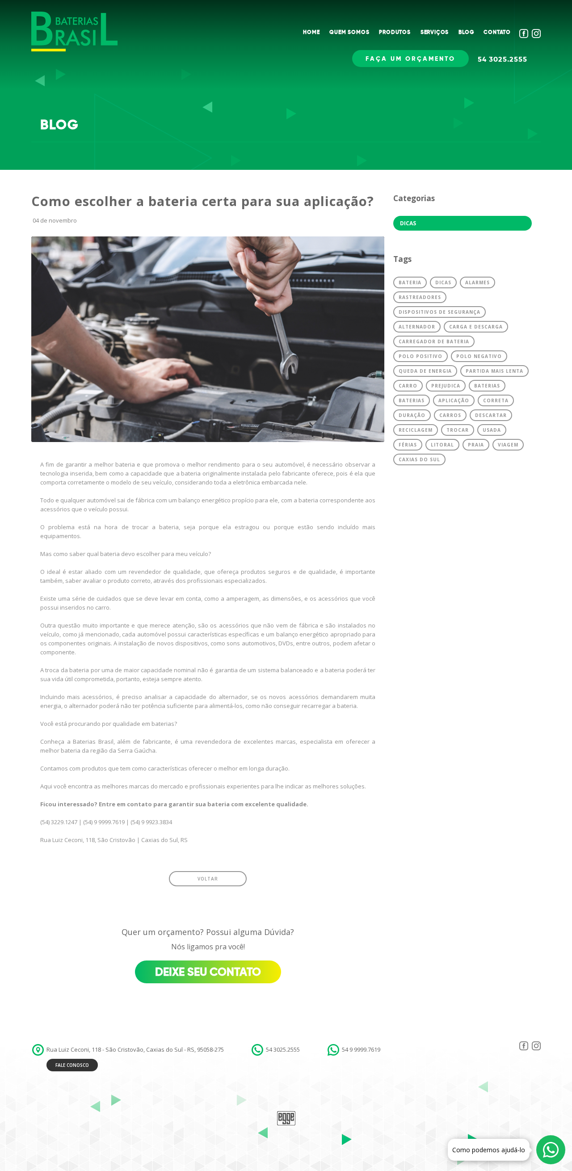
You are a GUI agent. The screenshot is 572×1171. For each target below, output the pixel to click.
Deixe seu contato (208, 972)
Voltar (208, 879)
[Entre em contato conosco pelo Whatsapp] (550, 1149)
